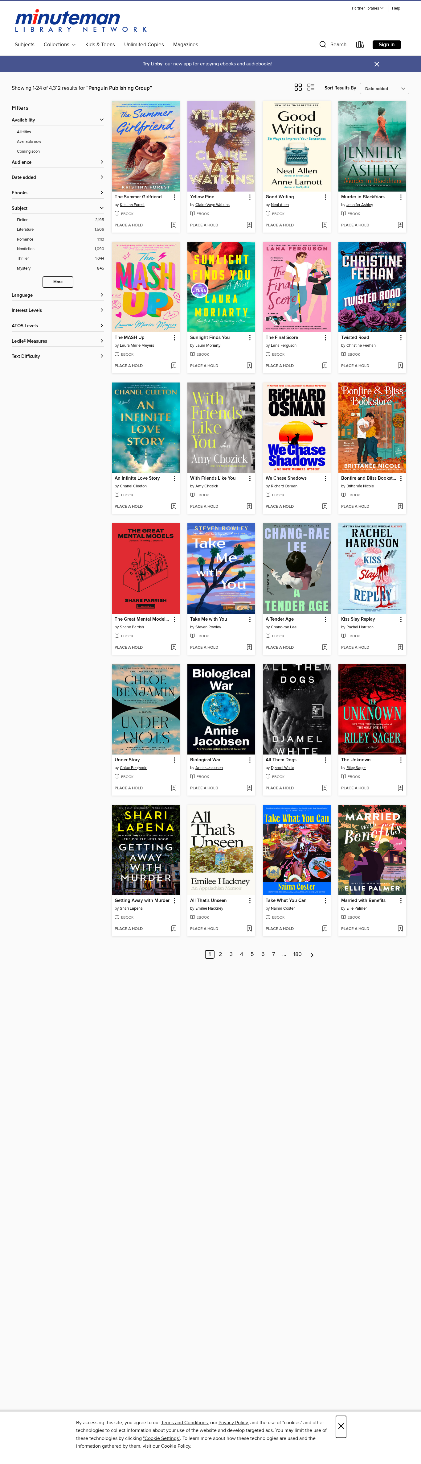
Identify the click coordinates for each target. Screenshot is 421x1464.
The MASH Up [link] (130, 338)
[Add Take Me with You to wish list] (249, 648)
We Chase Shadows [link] (286, 478)
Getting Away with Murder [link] (142, 901)
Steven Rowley (208, 627)
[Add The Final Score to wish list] (325, 366)
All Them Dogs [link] (281, 760)
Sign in (387, 44)
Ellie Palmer (356, 908)
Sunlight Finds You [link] (210, 338)
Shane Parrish (132, 627)
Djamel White (282, 767)
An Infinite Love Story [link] (137, 478)
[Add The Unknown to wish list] (400, 788)
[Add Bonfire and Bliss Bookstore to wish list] (400, 507)
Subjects (25, 44)
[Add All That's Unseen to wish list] (249, 929)
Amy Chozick (206, 486)
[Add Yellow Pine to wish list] (249, 225)
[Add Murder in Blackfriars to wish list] (400, 225)
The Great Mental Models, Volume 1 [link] (143, 619)
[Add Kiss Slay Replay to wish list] (400, 648)
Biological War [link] (205, 760)
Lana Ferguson (283, 345)
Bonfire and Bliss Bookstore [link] (369, 478)
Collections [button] (58, 44)
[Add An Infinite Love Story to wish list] (174, 507)
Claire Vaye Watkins (212, 204)
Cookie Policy (175, 1446)
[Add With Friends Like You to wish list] (249, 507)
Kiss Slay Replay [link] (358, 619)
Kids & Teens (100, 44)
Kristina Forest (132, 204)
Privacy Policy (233, 1423)
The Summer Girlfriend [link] (138, 197)
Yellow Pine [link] (202, 197)
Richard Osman (284, 486)
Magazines (185, 44)
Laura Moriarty (207, 345)
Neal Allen (280, 204)
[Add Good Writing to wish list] (325, 225)
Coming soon (28, 151)
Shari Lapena (131, 908)
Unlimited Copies (144, 44)
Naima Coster (283, 908)
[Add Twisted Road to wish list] (400, 366)
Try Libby (152, 64)
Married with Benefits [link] (363, 901)
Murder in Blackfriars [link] (363, 197)
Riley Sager (356, 767)
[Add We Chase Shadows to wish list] (325, 507)
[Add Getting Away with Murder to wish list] (174, 929)
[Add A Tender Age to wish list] (325, 648)
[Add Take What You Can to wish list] (325, 929)
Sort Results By (340, 88)
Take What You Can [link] (286, 901)
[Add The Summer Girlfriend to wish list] (174, 225)
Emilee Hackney (209, 908)
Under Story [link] (127, 760)
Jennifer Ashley (359, 204)
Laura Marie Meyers (137, 345)
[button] (368, 8)
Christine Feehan (361, 345)
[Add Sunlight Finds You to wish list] (249, 366)
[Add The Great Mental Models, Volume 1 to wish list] (174, 648)
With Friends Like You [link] (213, 478)
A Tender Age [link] (280, 619)
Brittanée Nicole (360, 486)
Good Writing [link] (280, 197)
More (58, 282)
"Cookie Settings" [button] (161, 1438)
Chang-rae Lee (283, 627)
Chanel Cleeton (133, 486)
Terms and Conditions (184, 1423)
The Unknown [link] (356, 760)
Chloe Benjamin (133, 767)
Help (396, 8)
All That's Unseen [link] (208, 901)
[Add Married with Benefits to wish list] (400, 929)
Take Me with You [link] (208, 619)
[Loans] (360, 46)
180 (297, 954)
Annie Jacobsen (209, 767)
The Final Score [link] (282, 338)
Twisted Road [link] (355, 338)
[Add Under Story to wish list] (174, 788)
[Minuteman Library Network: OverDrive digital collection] (81, 21)
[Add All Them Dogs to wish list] (325, 788)
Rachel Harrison (360, 627)
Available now (29, 141)
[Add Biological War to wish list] (249, 788)
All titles (24, 132)
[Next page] (312, 954)
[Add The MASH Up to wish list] (174, 366)
